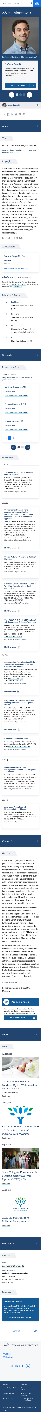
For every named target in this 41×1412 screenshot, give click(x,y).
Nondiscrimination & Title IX (27, 1389)
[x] (12, 1366)
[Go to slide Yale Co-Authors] (18, 447)
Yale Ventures (17, 286)
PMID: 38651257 (23, 598)
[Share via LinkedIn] (12, 114)
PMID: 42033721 (16, 487)
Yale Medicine (21, 284)
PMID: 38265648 (13, 634)
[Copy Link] (37, 126)
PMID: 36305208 (13, 678)
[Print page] (24, 114)
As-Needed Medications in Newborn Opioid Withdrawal (18, 473)
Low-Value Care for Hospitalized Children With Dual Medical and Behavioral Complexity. (20, 586)
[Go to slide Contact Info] (11, 95)
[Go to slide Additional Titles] (20, 94)
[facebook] (23, 1366)
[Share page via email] (20, 114)
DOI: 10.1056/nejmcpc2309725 (13, 635)
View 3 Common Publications (16, 395)
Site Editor (24, 1384)
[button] (13, 64)
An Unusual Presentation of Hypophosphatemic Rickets (15, 808)
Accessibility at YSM (9, 1388)
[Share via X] (4, 114)
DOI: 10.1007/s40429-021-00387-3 (23, 784)
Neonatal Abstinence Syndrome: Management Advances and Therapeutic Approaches (20, 769)
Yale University (8, 1399)
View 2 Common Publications (16, 412)
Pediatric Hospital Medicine (11, 282)
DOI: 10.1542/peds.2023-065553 (18, 568)
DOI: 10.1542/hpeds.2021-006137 (15, 718)
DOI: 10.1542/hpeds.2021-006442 (19, 746)
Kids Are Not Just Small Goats (16, 739)
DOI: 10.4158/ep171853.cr (15, 819)
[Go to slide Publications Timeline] (13, 447)
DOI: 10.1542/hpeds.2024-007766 (18, 599)
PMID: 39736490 (15, 533)
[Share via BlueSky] (16, 114)
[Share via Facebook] (8, 114)
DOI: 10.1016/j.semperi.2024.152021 (14, 534)
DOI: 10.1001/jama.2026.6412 (15, 488)
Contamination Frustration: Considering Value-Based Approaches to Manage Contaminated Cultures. (20, 664)
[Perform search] (31, 3)
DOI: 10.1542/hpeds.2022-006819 (13, 679)
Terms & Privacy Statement (26, 1394)
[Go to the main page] (12, 3)
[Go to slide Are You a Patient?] (17, 94)
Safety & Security (8, 1393)
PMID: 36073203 (16, 717)
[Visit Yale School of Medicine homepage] (20, 1345)
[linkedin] (28, 1366)
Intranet (5, 1384)
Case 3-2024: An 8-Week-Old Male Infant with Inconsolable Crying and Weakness (20, 621)
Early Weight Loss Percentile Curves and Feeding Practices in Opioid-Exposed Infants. (20, 702)
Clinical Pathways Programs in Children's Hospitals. (20, 558)
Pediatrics (12, 284)
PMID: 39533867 (23, 567)
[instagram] (17, 1366)
